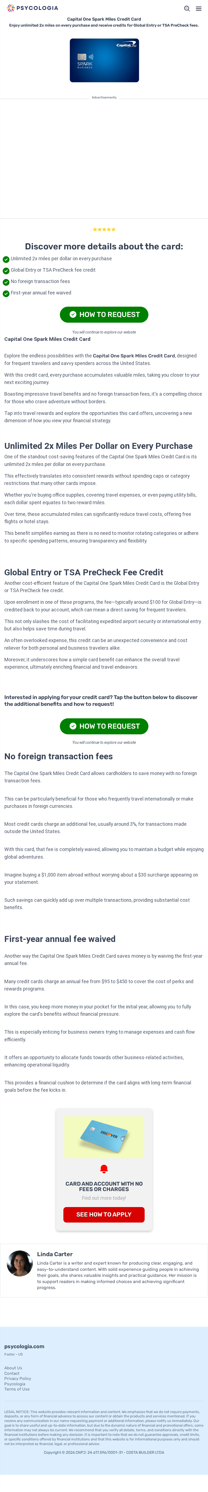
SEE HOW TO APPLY (104, 1214)
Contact (12, 1373)
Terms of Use (17, 1389)
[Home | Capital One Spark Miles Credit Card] (53, 8)
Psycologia (14, 1384)
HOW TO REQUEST (109, 314)
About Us (13, 1368)
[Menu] (199, 8)
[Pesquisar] (187, 8)
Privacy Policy (17, 1378)
